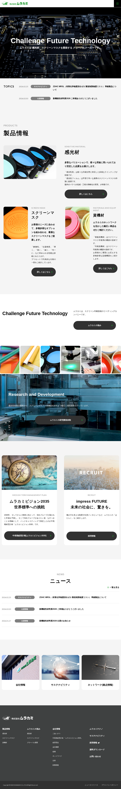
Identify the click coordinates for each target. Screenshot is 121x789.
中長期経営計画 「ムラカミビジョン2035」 (67, 738)
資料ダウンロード (97, 750)
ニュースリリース (91, 785)
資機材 (4, 742)
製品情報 (6, 729)
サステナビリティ (97, 736)
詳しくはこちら (86, 194)
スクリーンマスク (8, 738)
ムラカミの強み (94, 325)
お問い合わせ (95, 756)
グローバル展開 (32, 742)
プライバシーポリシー (110, 785)
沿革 (54, 760)
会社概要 (56, 747)
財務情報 (56, 765)
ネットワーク (57, 756)
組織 (54, 751)
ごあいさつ (56, 733)
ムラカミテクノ (96, 729)
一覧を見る (114, 587)
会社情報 (56, 729)
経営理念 (56, 742)
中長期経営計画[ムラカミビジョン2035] (29, 536)
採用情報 (91, 536)
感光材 (4, 733)
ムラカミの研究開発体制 (60, 420)
